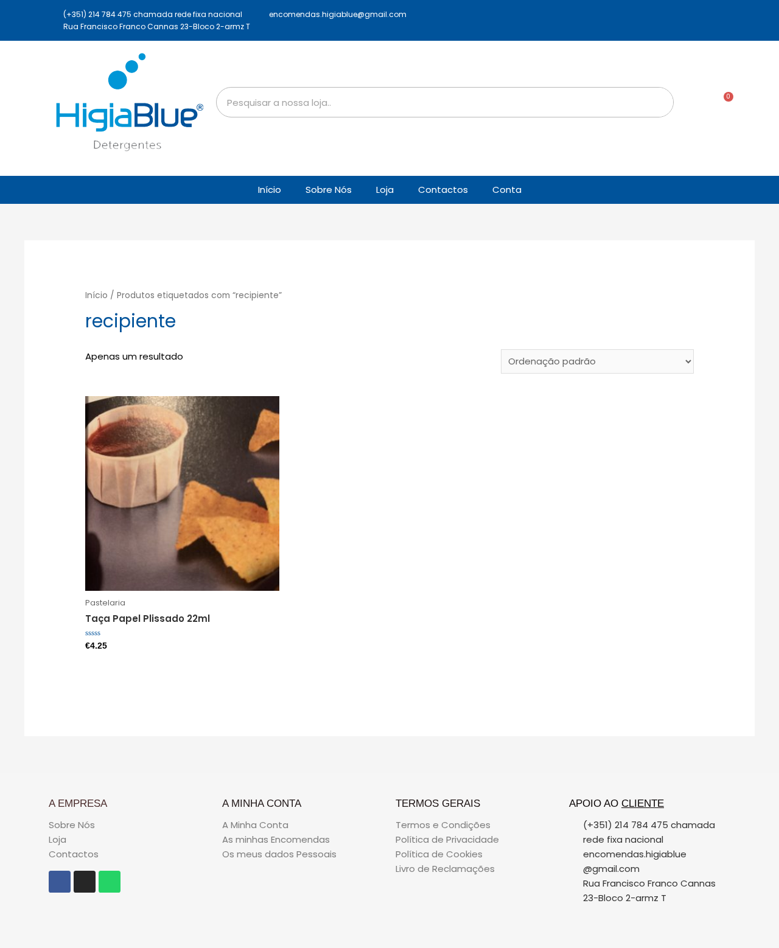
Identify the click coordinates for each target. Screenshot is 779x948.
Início (269, 189)
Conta (507, 189)
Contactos (443, 189)
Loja (385, 189)
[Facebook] (60, 882)
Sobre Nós (329, 189)
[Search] (658, 102)
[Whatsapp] (110, 882)
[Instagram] (85, 882)
